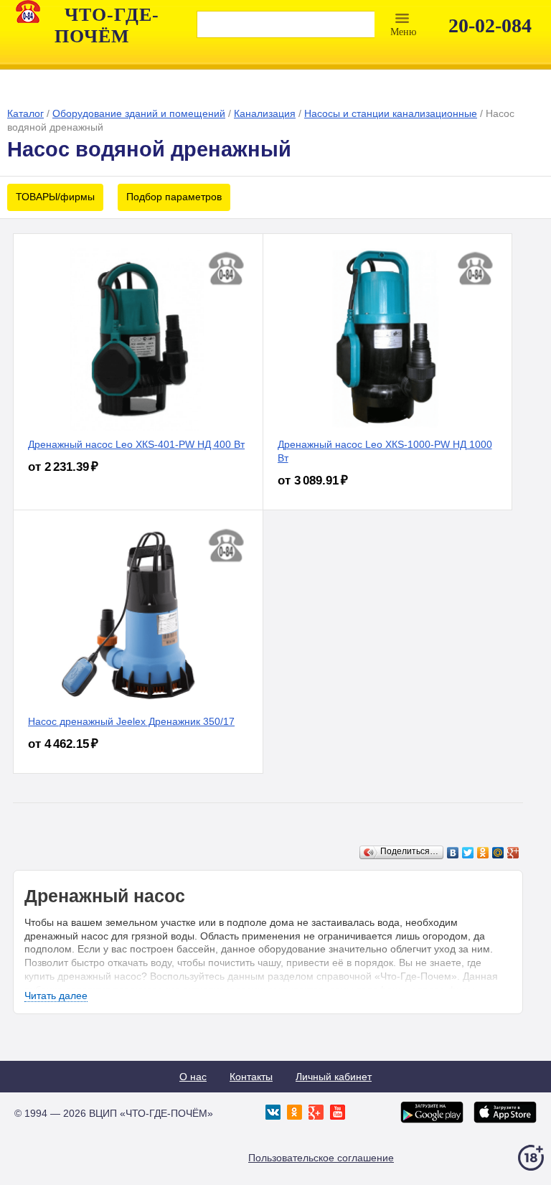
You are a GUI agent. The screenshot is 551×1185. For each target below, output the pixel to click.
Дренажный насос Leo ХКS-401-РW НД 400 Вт (136, 444)
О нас (193, 1076)
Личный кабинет (334, 1076)
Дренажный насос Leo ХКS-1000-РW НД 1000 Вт (385, 451)
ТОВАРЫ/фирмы (55, 196)
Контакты (251, 1076)
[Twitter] (468, 852)
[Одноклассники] (483, 852)
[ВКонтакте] (453, 852)
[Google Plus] (513, 852)
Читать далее (56, 995)
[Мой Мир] (498, 852)
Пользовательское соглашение (321, 1157)
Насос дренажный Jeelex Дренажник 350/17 (131, 721)
